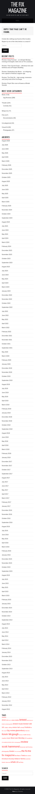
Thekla (23, 755)
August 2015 (6, 575)
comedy (22, 727)
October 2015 (6, 567)
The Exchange (18, 751)
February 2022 (6, 331)
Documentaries (8, 118)
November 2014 (7, 612)
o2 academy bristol (6, 742)
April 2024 (5, 238)
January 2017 (6, 506)
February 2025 (6, 206)
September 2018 (7, 429)
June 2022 (5, 315)
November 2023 (7, 254)
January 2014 (6, 652)
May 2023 (5, 279)
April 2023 (5, 283)
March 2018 (5, 449)
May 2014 (5, 636)
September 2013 (7, 668)
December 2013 (7, 656)
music (8, 738)
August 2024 (6, 222)
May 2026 (5, 153)
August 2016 (6, 526)
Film (3, 115)
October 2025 (6, 177)
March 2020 (5, 356)
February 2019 (6, 409)
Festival (27, 727)
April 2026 (5, 157)
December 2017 (7, 461)
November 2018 (7, 421)
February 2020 (6, 360)
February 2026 (6, 165)
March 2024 (5, 242)
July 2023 (5, 270)
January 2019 (6, 413)
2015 (4, 720)
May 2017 (5, 490)
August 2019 (6, 384)
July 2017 (5, 482)
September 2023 (7, 262)
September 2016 (7, 522)
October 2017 (6, 469)
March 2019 (5, 404)
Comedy (6, 106)
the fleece (18, 755)
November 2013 (7, 660)
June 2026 (5, 149)
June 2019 (5, 392)
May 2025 (5, 193)
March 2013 (5, 693)
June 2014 (5, 632)
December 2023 (7, 250)
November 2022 (7, 299)
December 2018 (7, 417)
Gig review (11, 730)
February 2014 (6, 648)
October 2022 (6, 303)
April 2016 (5, 543)
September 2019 (7, 380)
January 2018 (6, 457)
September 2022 (7, 307)
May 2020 (5, 352)
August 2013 (6, 672)
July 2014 (5, 628)
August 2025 (6, 181)
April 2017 (5, 494)
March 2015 (5, 595)
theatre (11, 751)
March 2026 (5, 161)
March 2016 (5, 547)
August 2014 (6, 624)
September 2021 (7, 348)
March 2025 (5, 201)
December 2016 (7, 510)
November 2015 (7, 563)
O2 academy (28, 738)
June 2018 (5, 437)
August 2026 (6, 141)
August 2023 (6, 266)
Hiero (13, 791)
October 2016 (6, 518)
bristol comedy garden (7, 724)
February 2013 (6, 697)
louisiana (21, 734)
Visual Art (5, 127)
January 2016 (6, 555)
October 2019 (6, 376)
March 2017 (5, 498)
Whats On (5, 111)
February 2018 (6, 453)
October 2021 (6, 344)
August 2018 (6, 433)
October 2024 (6, 214)
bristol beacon (30, 720)
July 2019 (5, 388)
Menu (17, 21)
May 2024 (5, 234)
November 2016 (7, 514)
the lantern (28, 755)
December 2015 (7, 559)
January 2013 (6, 701)
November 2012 (7, 705)
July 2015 (5, 579)
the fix (24, 751)
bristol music (18, 724)
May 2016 (5, 538)
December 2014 (7, 607)
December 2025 (7, 169)
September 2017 (7, 474)
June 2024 (5, 230)
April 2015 (5, 591)
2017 (10, 720)
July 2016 (5, 530)
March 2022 (5, 327)
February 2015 (6, 599)
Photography (7, 130)
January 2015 (6, 603)
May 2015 (5, 587)
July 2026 (5, 145)
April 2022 (5, 323)
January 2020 (6, 364)
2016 (7, 720)
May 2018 (5, 441)
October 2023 (6, 258)
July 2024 (5, 226)
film (31, 727)
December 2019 (7, 368)
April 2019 (5, 400)
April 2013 (5, 689)
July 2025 (5, 185)
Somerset (22, 747)
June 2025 (5, 189)
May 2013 (5, 685)
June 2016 (5, 534)
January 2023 (6, 291)
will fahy (21, 762)
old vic (13, 742)
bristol (22, 719)
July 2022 (5, 311)
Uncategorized (6, 123)
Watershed (8, 762)
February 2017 (6, 502)
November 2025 (7, 173)
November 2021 (7, 340)
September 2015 (7, 571)
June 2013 (5, 681)
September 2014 (7, 620)
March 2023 (5, 287)
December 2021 (7, 335)
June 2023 (5, 275)
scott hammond (11, 746)
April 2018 (5, 445)
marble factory (27, 734)
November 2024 (7, 210)
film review (4, 730)
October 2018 (6, 425)
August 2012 (6, 709)
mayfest (4, 738)
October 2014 (6, 616)
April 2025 (5, 197)
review (24, 741)
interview (27, 730)
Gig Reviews (7, 97)
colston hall (16, 727)
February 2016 (6, 551)
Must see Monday (18, 738)
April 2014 (5, 640)
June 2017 (5, 486)
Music (4, 94)
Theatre (4, 103)
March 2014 (5, 644)
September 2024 (7, 218)
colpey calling (8, 727)
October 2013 (6, 664)
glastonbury (20, 730)
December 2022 (7, 295)
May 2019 (5, 396)
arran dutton (15, 720)
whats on (14, 762)
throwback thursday (8, 759)
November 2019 (7, 372)
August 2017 (6, 478)
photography (17, 742)
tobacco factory (20, 759)
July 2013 (5, 677)
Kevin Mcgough (10, 734)
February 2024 (6, 246)
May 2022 (5, 319)
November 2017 (7, 465)
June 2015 (5, 583)
